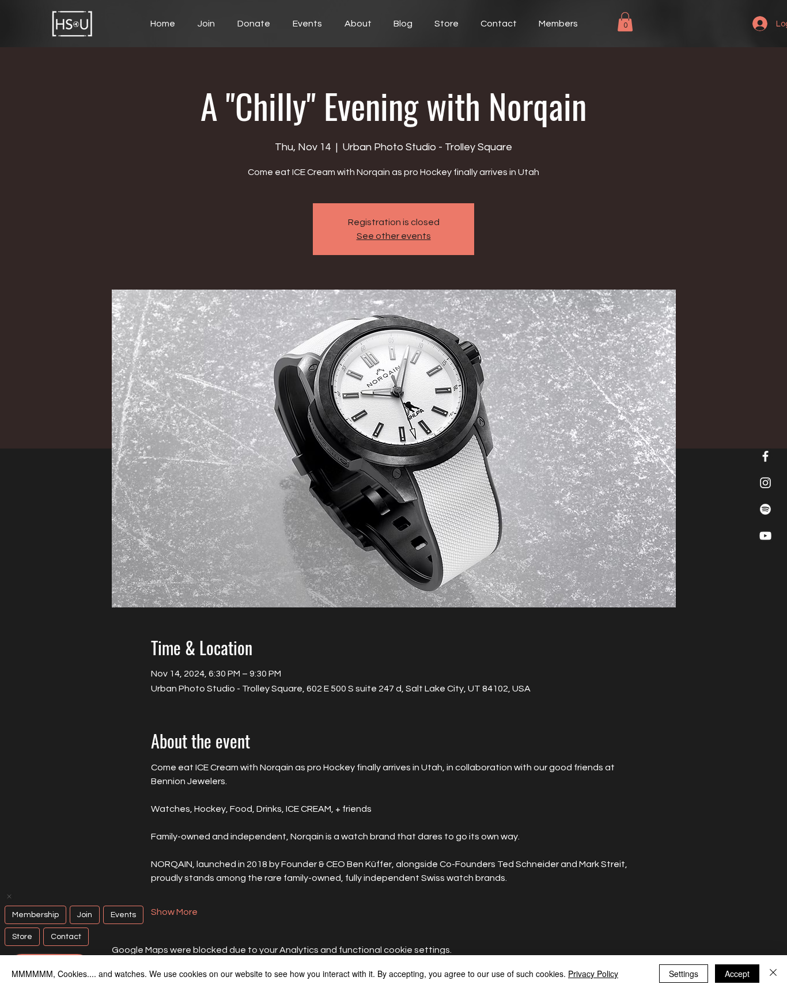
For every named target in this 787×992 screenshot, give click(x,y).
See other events (394, 236)
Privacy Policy (593, 973)
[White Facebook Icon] (765, 456)
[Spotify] (765, 509)
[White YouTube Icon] (765, 536)
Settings (683, 973)
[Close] (773, 973)
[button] (625, 21)
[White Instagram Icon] (765, 483)
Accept (737, 973)
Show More (174, 912)
